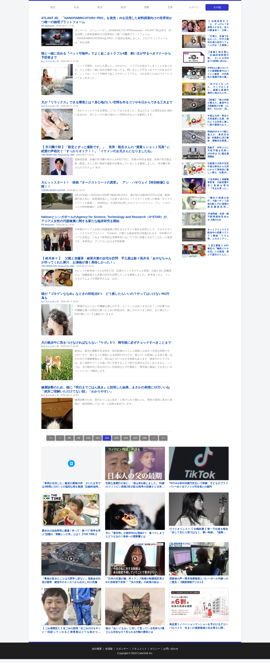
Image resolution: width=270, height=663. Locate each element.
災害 (170, 7)
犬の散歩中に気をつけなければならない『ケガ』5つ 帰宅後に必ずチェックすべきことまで (106, 342)
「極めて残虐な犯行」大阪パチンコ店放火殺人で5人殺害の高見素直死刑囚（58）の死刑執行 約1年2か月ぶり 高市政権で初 (219, 206)
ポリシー (155, 648)
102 (107, 438)
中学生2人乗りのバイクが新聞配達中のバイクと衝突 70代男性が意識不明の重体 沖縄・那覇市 (219, 74)
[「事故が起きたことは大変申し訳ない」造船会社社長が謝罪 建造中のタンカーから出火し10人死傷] (71, 559)
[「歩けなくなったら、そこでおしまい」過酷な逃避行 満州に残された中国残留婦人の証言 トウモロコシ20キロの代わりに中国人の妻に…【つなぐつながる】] (193, 89)
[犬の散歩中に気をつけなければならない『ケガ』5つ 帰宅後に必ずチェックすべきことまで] (57, 364)
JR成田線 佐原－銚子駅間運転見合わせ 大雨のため (218, 216)
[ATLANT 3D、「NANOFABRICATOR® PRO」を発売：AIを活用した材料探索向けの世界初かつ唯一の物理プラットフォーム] (57, 37)
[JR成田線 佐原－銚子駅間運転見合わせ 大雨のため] (193, 218)
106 (144, 438)
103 (116, 438)
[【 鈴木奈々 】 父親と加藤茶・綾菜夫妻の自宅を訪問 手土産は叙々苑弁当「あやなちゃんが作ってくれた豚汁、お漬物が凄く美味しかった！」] (57, 277)
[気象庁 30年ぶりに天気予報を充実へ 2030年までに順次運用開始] (193, 152)
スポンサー (122, 648)
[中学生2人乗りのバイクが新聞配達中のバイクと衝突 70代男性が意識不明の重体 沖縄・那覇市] (193, 73)
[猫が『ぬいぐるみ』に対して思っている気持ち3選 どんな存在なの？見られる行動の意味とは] (135, 617)
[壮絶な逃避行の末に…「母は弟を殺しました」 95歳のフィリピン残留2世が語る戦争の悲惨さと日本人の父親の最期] (135, 463)
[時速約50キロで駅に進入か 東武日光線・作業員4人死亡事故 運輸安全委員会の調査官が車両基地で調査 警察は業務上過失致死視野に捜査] (193, 136)
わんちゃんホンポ (50, 106)
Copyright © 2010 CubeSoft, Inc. (135, 653)
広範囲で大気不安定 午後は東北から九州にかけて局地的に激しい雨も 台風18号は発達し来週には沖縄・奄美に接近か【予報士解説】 (219, 172)
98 (69, 438)
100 (88, 438)
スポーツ (194, 7)
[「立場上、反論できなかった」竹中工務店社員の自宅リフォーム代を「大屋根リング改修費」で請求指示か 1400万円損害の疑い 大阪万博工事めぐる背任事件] (193, 41)
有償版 (109, 648)
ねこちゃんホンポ (50, 61)
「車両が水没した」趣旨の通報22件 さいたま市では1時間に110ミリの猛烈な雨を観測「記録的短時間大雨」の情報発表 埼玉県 (71, 487)
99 (78, 438)
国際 (146, 7)
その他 (217, 7)
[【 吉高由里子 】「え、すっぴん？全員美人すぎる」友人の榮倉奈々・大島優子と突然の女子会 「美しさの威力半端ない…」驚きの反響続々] (193, 26)
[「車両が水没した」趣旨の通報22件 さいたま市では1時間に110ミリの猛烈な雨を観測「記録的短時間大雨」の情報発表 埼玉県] (71, 463)
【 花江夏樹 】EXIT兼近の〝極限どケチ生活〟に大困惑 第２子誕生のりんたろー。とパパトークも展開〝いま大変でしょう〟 (218, 254)
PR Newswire (47, 25)
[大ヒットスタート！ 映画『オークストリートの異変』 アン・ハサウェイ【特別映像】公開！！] (57, 201)
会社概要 (97, 648)
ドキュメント (139, 648)
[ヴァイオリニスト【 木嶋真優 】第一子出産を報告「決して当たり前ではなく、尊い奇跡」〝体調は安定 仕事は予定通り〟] (199, 509)
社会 (76, 7)
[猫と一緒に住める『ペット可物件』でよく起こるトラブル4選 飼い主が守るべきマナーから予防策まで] (57, 79)
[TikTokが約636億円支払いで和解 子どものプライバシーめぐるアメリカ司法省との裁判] (199, 463)
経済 (123, 7)
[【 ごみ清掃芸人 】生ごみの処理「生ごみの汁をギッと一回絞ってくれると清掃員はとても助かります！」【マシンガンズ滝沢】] (71, 608)
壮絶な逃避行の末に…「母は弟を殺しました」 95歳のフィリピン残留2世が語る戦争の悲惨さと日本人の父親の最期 (135, 487)
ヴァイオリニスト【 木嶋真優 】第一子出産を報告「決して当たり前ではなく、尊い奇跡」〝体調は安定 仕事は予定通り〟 (198, 532)
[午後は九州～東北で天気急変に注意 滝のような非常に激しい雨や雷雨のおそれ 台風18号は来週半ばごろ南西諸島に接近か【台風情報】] (193, 120)
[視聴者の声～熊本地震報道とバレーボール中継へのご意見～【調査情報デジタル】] (199, 559)
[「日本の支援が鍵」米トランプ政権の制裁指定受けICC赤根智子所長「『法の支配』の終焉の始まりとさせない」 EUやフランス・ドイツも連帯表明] (135, 559)
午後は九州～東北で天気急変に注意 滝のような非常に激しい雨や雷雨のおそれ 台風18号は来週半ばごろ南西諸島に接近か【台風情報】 (219, 124)
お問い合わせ (170, 648)
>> (163, 438)
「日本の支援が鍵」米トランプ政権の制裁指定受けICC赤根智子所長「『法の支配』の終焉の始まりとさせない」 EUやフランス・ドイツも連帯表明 (135, 582)
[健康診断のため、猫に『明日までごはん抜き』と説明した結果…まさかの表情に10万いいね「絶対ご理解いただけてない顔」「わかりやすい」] (57, 413)
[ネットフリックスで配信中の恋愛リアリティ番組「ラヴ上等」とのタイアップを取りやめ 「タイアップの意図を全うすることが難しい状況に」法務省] (193, 234)
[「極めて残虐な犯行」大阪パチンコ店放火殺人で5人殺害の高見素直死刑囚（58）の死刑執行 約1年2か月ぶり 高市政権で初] (193, 203)
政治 (99, 7)
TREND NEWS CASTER (53, 190)
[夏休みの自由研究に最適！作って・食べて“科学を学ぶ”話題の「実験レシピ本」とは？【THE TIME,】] (71, 510)
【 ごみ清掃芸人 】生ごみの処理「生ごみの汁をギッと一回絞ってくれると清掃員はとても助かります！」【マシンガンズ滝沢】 (71, 632)
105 (135, 438)
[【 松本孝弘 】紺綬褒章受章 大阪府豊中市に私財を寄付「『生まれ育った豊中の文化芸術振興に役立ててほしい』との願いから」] (193, 186)
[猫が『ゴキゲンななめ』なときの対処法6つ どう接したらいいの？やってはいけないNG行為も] (57, 320)
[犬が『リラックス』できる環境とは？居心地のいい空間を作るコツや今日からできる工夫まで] (57, 124)
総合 (52, 7)
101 (97, 438)
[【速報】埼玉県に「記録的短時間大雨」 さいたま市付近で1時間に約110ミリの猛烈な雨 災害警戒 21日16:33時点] (193, 57)
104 (126, 438)
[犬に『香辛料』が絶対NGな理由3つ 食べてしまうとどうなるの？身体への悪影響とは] (135, 522)
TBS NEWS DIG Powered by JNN (57, 155)
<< (50, 438)
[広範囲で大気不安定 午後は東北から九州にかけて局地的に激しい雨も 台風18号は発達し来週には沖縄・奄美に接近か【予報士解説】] (193, 168)
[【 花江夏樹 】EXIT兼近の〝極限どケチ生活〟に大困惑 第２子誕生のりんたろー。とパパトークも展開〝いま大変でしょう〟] (193, 250)
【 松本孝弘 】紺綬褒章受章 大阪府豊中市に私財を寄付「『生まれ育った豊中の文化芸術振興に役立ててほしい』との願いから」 (218, 188)
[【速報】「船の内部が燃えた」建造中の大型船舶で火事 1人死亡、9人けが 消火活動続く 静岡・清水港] (193, 105)
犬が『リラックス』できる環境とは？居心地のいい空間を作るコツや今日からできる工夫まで (106, 102)
